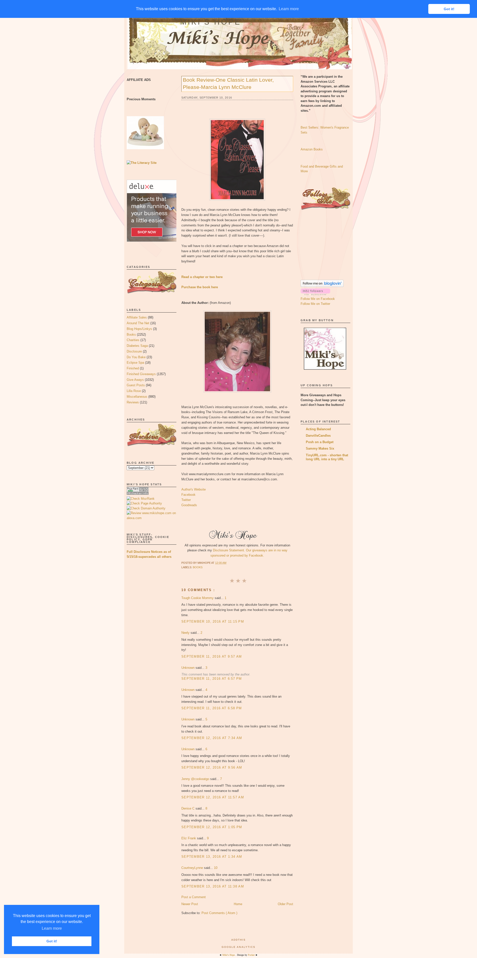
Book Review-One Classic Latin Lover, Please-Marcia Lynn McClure (228, 83)
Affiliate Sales (137, 317)
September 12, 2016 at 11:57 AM (212, 797)
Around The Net (138, 323)
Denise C (188, 808)
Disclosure (134, 351)
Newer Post (189, 904)
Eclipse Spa (135, 362)
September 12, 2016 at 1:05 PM (211, 827)
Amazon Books (312, 149)
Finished (133, 368)
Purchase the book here (199, 287)
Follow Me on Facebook (318, 299)
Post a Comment (193, 897)
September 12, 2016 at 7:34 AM (211, 738)
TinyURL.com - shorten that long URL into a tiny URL (327, 457)
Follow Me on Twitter (315, 304)
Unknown (188, 668)
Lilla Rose (134, 391)
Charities (133, 340)
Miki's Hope (210, 22)
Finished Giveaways (141, 374)
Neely (186, 633)
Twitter (186, 500)
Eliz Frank (189, 838)
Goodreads (189, 505)
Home (238, 904)
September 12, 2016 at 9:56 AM (211, 767)
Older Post (285, 904)
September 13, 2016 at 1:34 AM (211, 856)
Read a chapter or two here (202, 277)
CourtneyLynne (192, 868)
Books (131, 334)
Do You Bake (136, 357)
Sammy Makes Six (320, 448)
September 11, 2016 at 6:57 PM (211, 678)
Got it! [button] (51, 941)
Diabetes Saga (137, 346)
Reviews (133, 402)
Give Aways (135, 380)
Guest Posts (136, 385)
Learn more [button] (52, 928)
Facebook (188, 495)
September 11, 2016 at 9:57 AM (211, 656)
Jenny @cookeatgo (195, 779)
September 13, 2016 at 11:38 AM (212, 886)
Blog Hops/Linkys (139, 329)
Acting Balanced (318, 429)
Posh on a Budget (319, 442)
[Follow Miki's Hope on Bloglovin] (322, 286)
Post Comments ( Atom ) (219, 913)
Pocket (251, 955)
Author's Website (193, 489)
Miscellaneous (137, 396)
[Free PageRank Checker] (138, 494)
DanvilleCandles (318, 435)
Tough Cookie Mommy (198, 598)
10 (215, 868)
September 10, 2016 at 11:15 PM (212, 621)
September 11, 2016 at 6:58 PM (211, 708)
